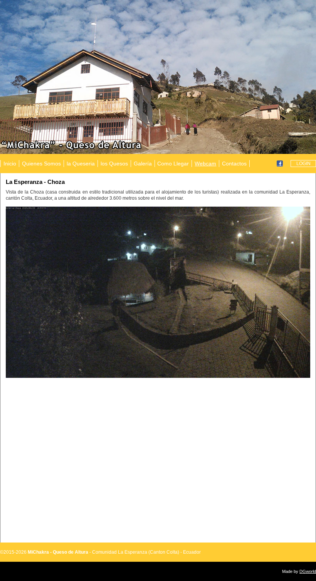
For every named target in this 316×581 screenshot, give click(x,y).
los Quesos (114, 163)
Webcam (205, 163)
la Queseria (81, 163)
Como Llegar (173, 163)
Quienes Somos (41, 163)
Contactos (234, 163)
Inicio (9, 163)
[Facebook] (280, 163)
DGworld (307, 571)
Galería (143, 163)
